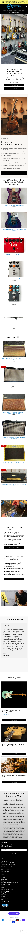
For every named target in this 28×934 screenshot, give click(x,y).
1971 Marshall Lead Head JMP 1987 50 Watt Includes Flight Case (14, 485)
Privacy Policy (5, 891)
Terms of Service (5, 901)
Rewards (3, 896)
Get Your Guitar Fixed (14, 547)
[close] (26, 2)
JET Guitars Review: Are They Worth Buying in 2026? (13, 711)
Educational (5, 748)
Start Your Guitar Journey (14, 579)
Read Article (14, 720)
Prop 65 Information (6, 893)
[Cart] (26, 6)
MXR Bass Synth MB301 (14, 303)
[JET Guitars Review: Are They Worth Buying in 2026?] (14, 707)
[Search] (24, 6)
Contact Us (14, 88)
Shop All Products (6, 870)
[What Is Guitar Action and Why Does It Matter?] (14, 772)
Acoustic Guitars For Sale (8, 864)
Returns (3, 894)
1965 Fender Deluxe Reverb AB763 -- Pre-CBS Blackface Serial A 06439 (14, 384)
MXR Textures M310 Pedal (14, 278)
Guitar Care (10, 748)
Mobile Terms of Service (7, 889)
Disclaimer (4, 886)
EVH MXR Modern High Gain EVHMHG (14, 254)
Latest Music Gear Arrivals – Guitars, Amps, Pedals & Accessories (14, 182)
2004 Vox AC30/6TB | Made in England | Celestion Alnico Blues (14, 359)
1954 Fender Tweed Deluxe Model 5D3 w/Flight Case (14, 462)
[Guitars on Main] (14, 6)
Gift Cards (4, 861)
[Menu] (1, 6)
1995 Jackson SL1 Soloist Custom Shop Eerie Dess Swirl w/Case (14, 230)
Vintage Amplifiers (14, 337)
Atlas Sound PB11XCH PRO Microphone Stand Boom (14, 327)
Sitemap (3, 900)
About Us (3, 877)
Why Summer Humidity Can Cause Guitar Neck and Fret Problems (13, 745)
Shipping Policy (5, 898)
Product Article (5, 714)
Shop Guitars (14, 85)
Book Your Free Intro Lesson (14, 173)
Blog (2, 881)
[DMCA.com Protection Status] (5, 907)
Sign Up (14, 853)
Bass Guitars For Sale (7, 866)
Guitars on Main (15, 917)
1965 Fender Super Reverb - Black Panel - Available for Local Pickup (14, 438)
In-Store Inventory (6, 868)
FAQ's (2, 888)
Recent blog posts (14, 678)
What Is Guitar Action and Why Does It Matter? (14, 776)
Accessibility (4, 879)
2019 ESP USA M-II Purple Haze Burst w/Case (14, 205)
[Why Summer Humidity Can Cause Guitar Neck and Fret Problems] (14, 741)
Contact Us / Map (6, 884)
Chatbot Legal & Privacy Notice (9, 882)
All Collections (5, 871)
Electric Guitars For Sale (7, 863)
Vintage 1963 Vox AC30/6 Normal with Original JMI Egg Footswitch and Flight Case (14, 413)
